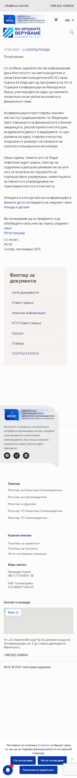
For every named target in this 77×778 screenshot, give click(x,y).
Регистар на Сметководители (27, 497)
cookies (44, 745)
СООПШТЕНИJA (25, 353)
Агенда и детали (16, 207)
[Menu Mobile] (56, 19)
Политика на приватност (38, 769)
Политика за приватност (24, 543)
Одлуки (17, 333)
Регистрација (14, 233)
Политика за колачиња (23, 548)
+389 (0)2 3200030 (62, 6)
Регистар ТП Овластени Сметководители (35, 510)
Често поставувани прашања (27, 553)
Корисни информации (28, 313)
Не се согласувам (52, 760)
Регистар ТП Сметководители (27, 517)
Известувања (22, 303)
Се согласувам (23, 760)
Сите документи (25, 292)
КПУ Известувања (26, 323)
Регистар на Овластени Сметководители (35, 490)
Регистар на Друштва (22, 504)
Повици (18, 343)
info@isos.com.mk (16, 6)
